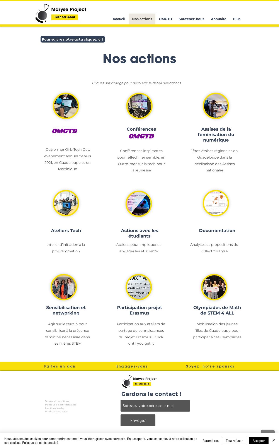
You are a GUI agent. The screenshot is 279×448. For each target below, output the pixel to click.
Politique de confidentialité (40, 442)
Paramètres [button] (210, 440)
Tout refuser (234, 440)
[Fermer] (273, 441)
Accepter (259, 440)
